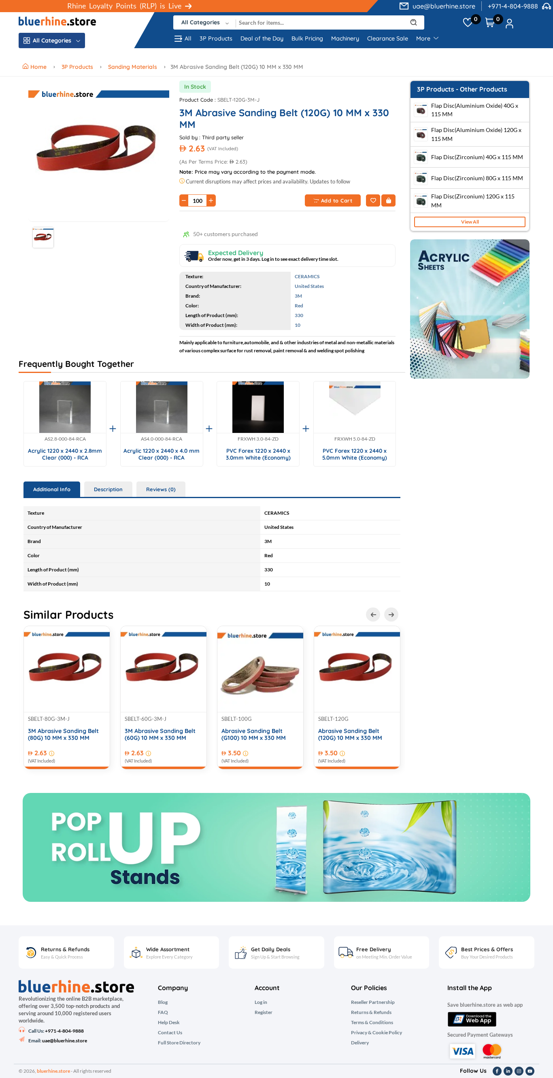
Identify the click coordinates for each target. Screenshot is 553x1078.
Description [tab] (108, 489)
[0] (468, 23)
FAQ (163, 1012)
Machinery (345, 38)
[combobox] (204, 22)
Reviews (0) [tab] (161, 489)
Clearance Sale (387, 38)
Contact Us (170, 1032)
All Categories (52, 40)
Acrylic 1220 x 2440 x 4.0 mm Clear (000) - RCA (161, 454)
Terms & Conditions (372, 1022)
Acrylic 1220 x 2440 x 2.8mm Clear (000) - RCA (65, 454)
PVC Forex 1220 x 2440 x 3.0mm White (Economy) (258, 454)
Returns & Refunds (371, 1012)
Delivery (360, 1042)
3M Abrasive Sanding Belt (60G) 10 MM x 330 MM (160, 734)
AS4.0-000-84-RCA (161, 439)
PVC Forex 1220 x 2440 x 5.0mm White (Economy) (354, 454)
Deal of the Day (261, 38)
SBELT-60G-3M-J (145, 718)
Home (39, 66)
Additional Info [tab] (51, 489)
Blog (163, 1002)
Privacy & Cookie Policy (376, 1032)
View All (470, 222)
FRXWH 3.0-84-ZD (258, 439)
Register (263, 1012)
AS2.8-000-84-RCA (65, 439)
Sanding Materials (132, 66)
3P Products (216, 38)
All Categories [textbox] (200, 22)
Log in (261, 1002)
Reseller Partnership (373, 1002)
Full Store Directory (179, 1042)
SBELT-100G (236, 718)
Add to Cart (337, 200)
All (188, 38)
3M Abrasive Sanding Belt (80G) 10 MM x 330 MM (63, 734)
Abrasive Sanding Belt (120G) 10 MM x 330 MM (350, 734)
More (424, 38)
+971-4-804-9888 (513, 6)
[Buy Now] (388, 200)
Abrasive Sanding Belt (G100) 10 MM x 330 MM (253, 734)
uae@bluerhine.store (444, 6)
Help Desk (169, 1022)
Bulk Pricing (307, 38)
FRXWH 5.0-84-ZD (354, 439)
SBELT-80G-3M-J (49, 718)
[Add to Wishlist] (373, 200)
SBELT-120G (333, 718)
